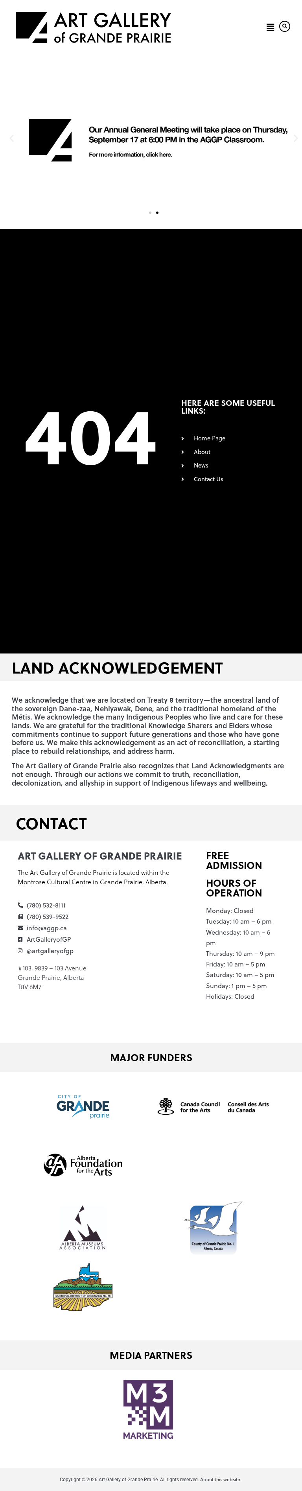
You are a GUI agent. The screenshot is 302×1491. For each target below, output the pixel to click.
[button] (269, 27)
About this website (220, 1479)
